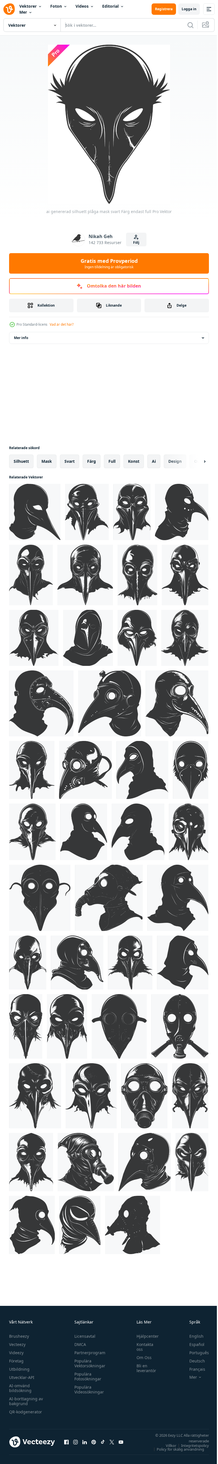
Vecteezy (17, 1344)
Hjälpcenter (145, 1336)
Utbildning (19, 1369)
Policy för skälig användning (176, 1449)
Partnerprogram (88, 1352)
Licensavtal (83, 1336)
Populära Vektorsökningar (88, 1363)
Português (195, 1352)
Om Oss (141, 1357)
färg (91, 461)
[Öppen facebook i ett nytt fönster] (66, 1442)
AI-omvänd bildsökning (20, 1388)
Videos (82, 6)
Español (192, 1344)
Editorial (110, 6)
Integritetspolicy (191, 1445)
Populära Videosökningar (87, 1389)
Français (193, 1369)
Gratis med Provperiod (109, 263)
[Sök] (190, 25)
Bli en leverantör (143, 1368)
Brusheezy (19, 1336)
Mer (23, 12)
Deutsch (193, 1361)
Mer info (21, 337)
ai (154, 461)
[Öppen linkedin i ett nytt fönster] (84, 1442)
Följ (136, 242)
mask (46, 461)
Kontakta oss (142, 1347)
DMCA (79, 1344)
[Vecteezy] (9, 9)
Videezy (16, 1352)
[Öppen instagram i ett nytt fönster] (75, 1442)
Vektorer (28, 6)
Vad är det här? (62, 324)
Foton (56, 6)
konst (133, 461)
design (175, 461)
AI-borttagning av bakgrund (26, 1401)
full (112, 461)
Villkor (167, 1445)
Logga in (189, 9)
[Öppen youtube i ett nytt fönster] (121, 1442)
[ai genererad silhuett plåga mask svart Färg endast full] (34, 512)
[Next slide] (195, 461)
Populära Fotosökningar (86, 1376)
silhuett (21, 461)
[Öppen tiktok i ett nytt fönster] (102, 1442)
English (192, 1336)
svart (69, 461)
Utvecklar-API (21, 1377)
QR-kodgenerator (25, 1412)
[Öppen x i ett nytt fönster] (112, 1442)
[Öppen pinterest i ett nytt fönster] (93, 1442)
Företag (16, 1361)
